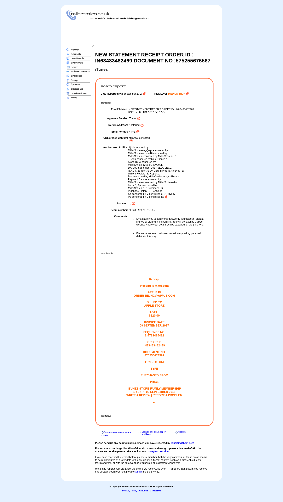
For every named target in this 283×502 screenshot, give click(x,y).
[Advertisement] (141, 32)
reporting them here (182, 443)
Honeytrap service (158, 451)
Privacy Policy (129, 491)
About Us (143, 491)
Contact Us (155, 491)
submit (138, 471)
